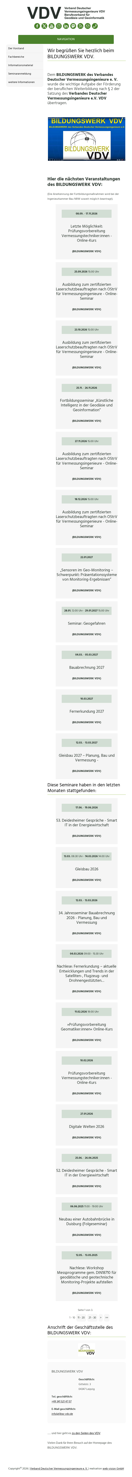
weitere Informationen (21, 82)
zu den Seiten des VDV (86, 1433)
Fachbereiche (16, 57)
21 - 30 (92, 1318)
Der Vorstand (16, 48)
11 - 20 (81, 1318)
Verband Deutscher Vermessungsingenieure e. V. (59, 1468)
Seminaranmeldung (19, 74)
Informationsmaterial (20, 65)
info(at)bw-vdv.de (62, 1414)
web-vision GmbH (113, 1468)
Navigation (66, 39)
